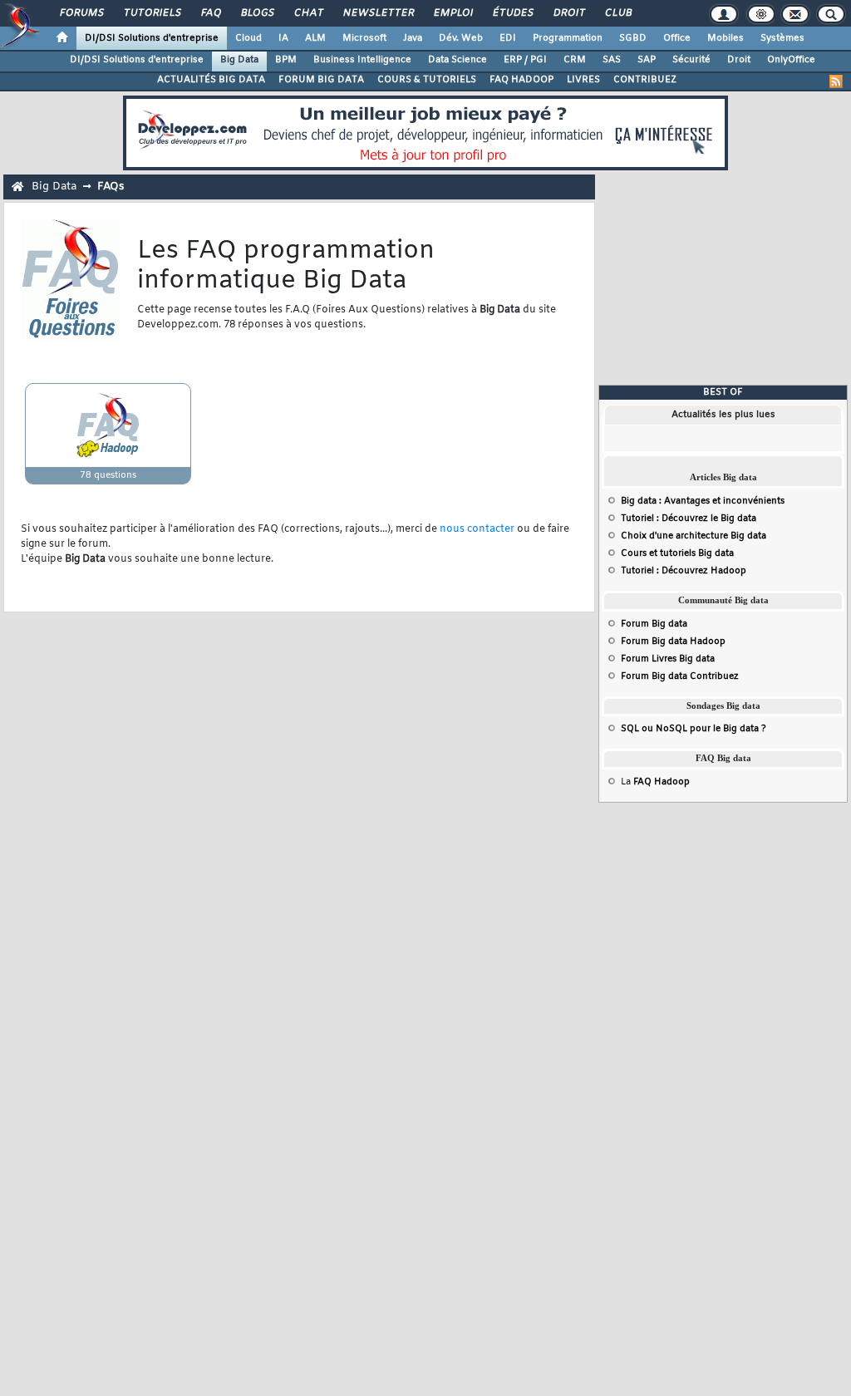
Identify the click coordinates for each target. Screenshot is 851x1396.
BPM (286, 60)
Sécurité (691, 60)
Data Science (457, 60)
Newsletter (378, 13)
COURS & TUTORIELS (426, 80)
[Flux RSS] (836, 81)
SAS (612, 60)
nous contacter (477, 529)
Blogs (257, 13)
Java (412, 38)
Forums (81, 13)
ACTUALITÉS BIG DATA (211, 80)
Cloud (248, 38)
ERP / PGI (525, 60)
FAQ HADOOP (521, 80)
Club (617, 13)
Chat (308, 13)
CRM (574, 60)
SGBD (633, 38)
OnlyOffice (791, 60)
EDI (507, 38)
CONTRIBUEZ (644, 80)
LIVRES (583, 80)
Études (512, 13)
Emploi (452, 13)
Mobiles (725, 38)
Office (677, 38)
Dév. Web (461, 38)
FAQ (210, 13)
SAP (646, 60)
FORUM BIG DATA (321, 80)
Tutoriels (151, 13)
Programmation (568, 38)
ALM (315, 38)
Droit (568, 13)
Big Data (239, 60)
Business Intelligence (362, 60)
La (655, 782)
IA (283, 38)
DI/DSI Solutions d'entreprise (152, 38)
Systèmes (782, 38)
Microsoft (364, 38)
